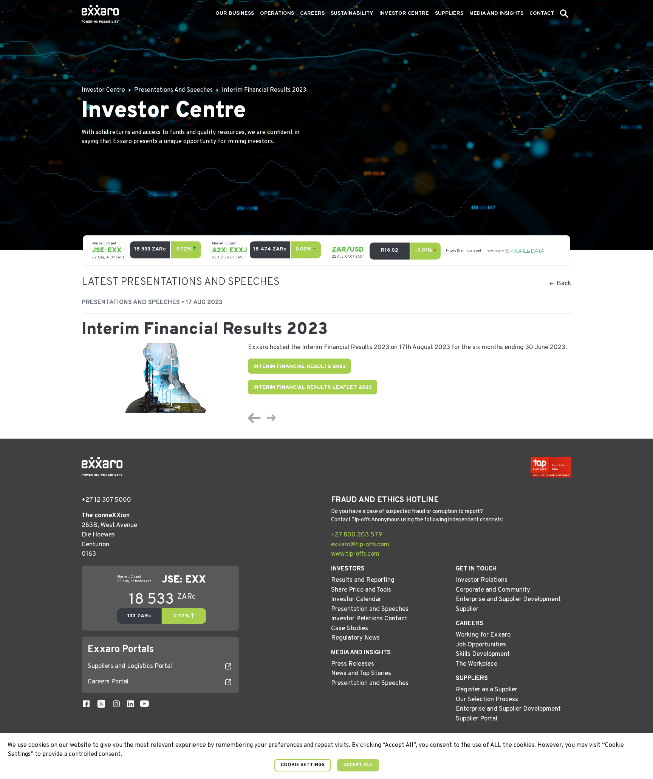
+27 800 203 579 (356, 535)
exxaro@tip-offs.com (360, 545)
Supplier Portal (476, 719)
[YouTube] (144, 704)
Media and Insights (496, 13)
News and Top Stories (361, 673)
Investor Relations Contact (369, 619)
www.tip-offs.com (355, 554)
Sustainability (352, 13)
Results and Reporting (363, 580)
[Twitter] (101, 704)
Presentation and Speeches (370, 609)
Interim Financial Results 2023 (299, 366)
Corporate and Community (493, 590)
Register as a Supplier (486, 690)
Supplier (467, 609)
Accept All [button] (358, 765)
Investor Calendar (356, 599)
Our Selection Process (487, 700)
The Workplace (476, 664)
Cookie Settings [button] (303, 765)
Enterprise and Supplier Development (508, 599)
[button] (564, 13)
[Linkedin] (130, 704)
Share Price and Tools (361, 590)
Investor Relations (482, 580)
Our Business (234, 13)
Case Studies (349, 628)
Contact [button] (541, 13)
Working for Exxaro (483, 635)
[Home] (100, 14)
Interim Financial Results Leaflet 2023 (312, 387)
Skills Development (483, 654)
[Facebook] (86, 704)
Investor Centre (404, 13)
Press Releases (352, 664)
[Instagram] (116, 704)
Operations (277, 13)
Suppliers (449, 13)
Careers (312, 13)
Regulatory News (355, 638)
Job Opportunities (481, 645)
